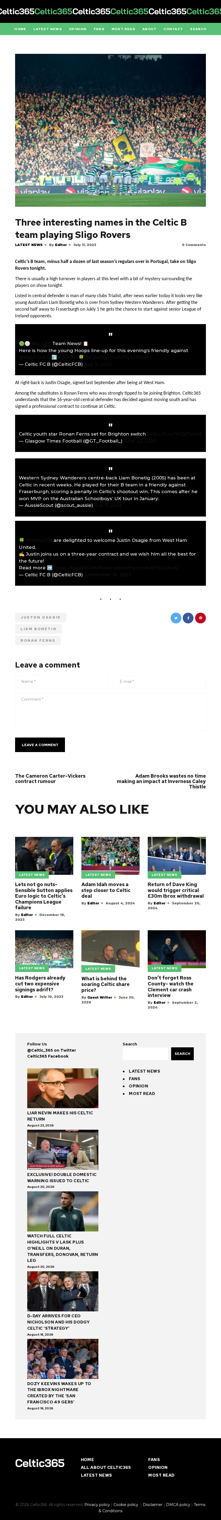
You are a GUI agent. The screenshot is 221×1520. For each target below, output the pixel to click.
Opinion (138, 1086)
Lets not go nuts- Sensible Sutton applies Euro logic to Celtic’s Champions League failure (43, 896)
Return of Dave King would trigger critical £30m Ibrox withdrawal (176, 890)
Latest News (29, 245)
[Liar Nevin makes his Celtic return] (62, 1089)
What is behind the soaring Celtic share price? (105, 984)
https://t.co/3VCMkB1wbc (83, 567)
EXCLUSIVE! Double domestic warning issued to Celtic (62, 1178)
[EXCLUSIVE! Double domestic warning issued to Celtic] (62, 1150)
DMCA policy (178, 1504)
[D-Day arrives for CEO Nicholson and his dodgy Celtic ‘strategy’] (62, 1292)
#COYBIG (67, 357)
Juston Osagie (40, 617)
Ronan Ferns (38, 640)
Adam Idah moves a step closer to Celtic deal (105, 890)
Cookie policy (126, 1504)
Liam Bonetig (38, 629)
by (58, 245)
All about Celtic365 (106, 1467)
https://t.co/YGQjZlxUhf (174, 434)
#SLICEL (41, 343)
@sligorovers (34, 357)
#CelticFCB (39, 540)
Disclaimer (153, 1504)
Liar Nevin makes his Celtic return (60, 1116)
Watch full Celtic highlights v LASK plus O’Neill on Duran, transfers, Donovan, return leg (62, 1248)
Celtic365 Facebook (47, 1056)
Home (87, 1459)
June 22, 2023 (140, 441)
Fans (134, 1079)
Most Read (142, 1093)
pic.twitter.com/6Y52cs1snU (146, 567)
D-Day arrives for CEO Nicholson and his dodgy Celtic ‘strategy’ (58, 1322)
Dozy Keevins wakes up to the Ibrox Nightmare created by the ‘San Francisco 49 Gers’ (59, 1393)
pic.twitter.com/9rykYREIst (117, 357)
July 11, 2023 (98, 364)
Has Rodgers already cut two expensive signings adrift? (40, 983)
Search (130, 1044)
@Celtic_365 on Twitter (51, 1050)
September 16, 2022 (107, 574)
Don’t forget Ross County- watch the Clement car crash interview (171, 986)
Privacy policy (97, 1504)
